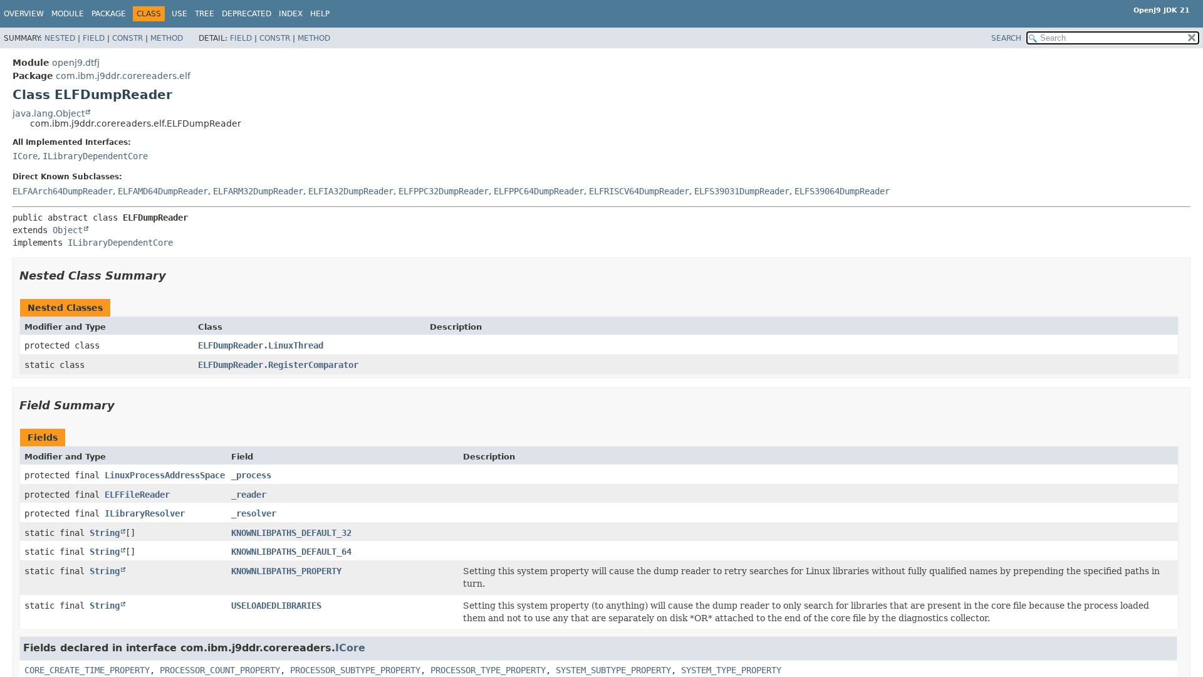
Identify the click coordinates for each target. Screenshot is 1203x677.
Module (67, 13)
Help (320, 13)
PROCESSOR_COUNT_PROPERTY (220, 670)
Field (94, 38)
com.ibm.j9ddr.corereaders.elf (123, 76)
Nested (59, 38)
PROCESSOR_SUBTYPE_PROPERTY (355, 670)
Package (108, 13)
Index (291, 13)
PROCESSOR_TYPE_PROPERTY (488, 670)
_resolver (253, 513)
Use (179, 13)
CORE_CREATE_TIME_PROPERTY (87, 670)
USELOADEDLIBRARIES (276, 606)
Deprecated (246, 13)
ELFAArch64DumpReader (63, 191)
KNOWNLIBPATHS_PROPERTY (286, 571)
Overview (24, 13)
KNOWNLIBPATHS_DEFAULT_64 (291, 552)
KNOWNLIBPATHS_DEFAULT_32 (291, 533)
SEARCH (1006, 38)
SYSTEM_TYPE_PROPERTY (731, 670)
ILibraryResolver (145, 513)
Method (166, 38)
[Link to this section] (175, 275)
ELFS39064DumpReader (842, 191)
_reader (248, 495)
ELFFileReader (137, 495)
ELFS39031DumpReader (741, 191)
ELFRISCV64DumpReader (639, 191)
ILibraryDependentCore (95, 156)
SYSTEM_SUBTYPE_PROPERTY (613, 670)
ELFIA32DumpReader (350, 191)
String (105, 533)
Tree (204, 13)
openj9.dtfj (76, 63)
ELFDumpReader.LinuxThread (260, 345)
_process (251, 475)
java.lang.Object (49, 113)
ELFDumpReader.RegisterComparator (278, 365)
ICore (25, 156)
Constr (127, 38)
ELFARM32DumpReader (258, 191)
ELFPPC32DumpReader (443, 191)
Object (68, 230)
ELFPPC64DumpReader (539, 191)
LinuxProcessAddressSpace (165, 475)
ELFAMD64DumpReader (163, 191)
